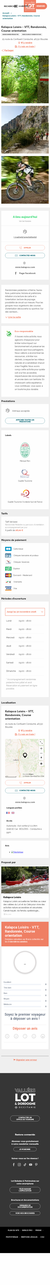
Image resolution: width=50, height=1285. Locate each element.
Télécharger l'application (25, 1190)
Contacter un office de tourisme (25, 1118)
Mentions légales (29, 1237)
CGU (42, 1237)
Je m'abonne (24, 1149)
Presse (38, 1230)
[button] (10, 6)
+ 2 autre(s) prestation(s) (25, 237)
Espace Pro (27, 1230)
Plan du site (13, 1230)
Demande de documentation (25, 1206)
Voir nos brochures (25, 1213)
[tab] (22, 611)
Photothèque (12, 1237)
